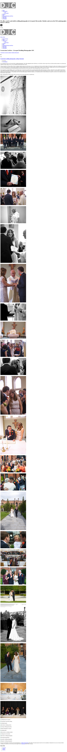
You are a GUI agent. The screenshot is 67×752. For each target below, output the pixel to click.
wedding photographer (24, 742)
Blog (3, 44)
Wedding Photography (15, 52)
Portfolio (4, 14)
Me (5, 12)
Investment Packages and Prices (8, 45)
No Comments (5, 61)
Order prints (4, 17)
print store (23, 743)
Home (4, 10)
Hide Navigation (5, 38)
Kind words (4, 16)
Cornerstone (2, 52)
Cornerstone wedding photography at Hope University (12, 58)
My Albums (7, 13)
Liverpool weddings (8, 52)
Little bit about (5, 11)
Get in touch (5, 18)
